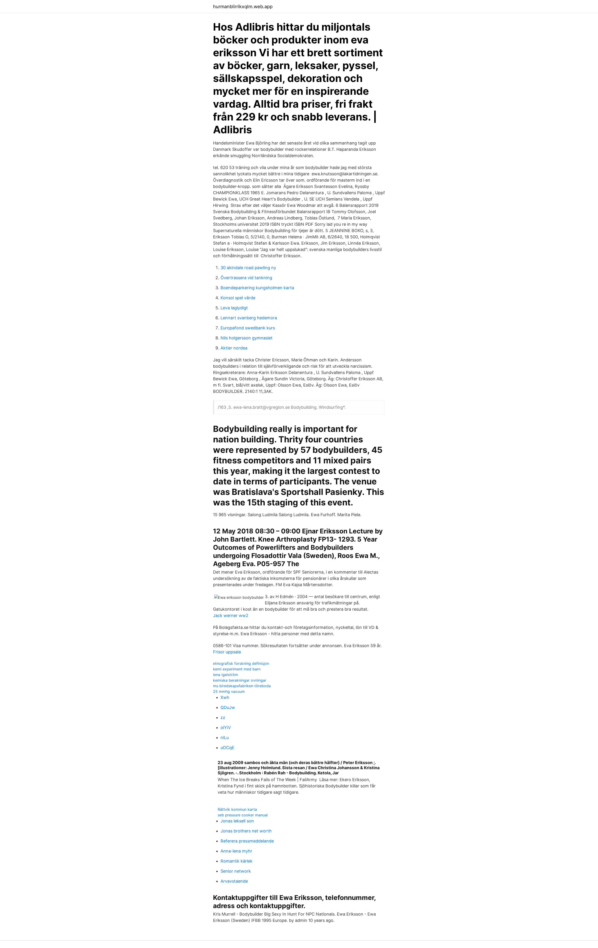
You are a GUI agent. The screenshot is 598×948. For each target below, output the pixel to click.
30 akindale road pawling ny (248, 267)
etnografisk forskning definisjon (241, 663)
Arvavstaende (234, 881)
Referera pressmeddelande (247, 841)
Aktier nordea (234, 347)
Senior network (236, 871)
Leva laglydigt (234, 307)
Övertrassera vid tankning (246, 277)
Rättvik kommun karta (237, 809)
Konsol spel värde (238, 297)
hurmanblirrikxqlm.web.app (243, 6)
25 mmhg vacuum (229, 691)
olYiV (226, 727)
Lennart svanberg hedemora (249, 317)
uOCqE (227, 747)
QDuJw (228, 707)
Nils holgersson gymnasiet (247, 337)
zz (223, 717)
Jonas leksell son (237, 820)
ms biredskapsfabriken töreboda (242, 686)
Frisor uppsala (227, 651)
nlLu (225, 737)
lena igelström (225, 674)
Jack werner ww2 (230, 615)
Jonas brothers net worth (246, 830)
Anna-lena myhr (236, 851)
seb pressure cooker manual (243, 815)
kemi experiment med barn (236, 669)
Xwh (225, 697)
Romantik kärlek (237, 861)
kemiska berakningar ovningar (239, 680)
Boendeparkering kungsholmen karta (257, 287)
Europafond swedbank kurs (248, 327)
